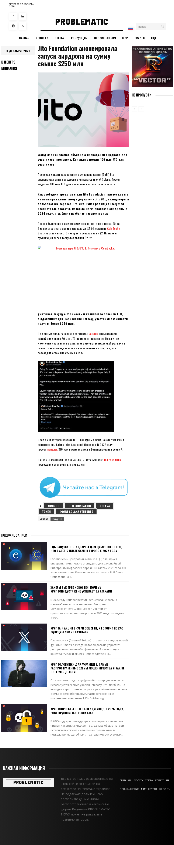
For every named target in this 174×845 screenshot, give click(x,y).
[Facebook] (13, 16)
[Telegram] (13, 26)
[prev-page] (134, 109)
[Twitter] (22, 26)
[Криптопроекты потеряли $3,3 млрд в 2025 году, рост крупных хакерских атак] (24, 718)
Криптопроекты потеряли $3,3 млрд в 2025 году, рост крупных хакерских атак (87, 710)
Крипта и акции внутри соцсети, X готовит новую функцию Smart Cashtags (87, 630)
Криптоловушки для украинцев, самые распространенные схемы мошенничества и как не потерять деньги (88, 668)
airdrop (53, 506)
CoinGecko (113, 228)
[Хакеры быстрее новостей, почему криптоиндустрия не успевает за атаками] (24, 596)
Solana (105, 506)
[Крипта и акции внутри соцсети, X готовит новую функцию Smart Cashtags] (24, 637)
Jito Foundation (79, 506)
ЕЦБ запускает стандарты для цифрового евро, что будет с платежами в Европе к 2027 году (86, 548)
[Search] (162, 26)
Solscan (93, 333)
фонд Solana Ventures (76, 511)
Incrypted (57, 518)
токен (46, 511)
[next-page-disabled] (141, 109)
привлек (52, 449)
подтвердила (112, 459)
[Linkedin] (22, 16)
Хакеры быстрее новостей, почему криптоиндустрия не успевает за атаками (81, 589)
